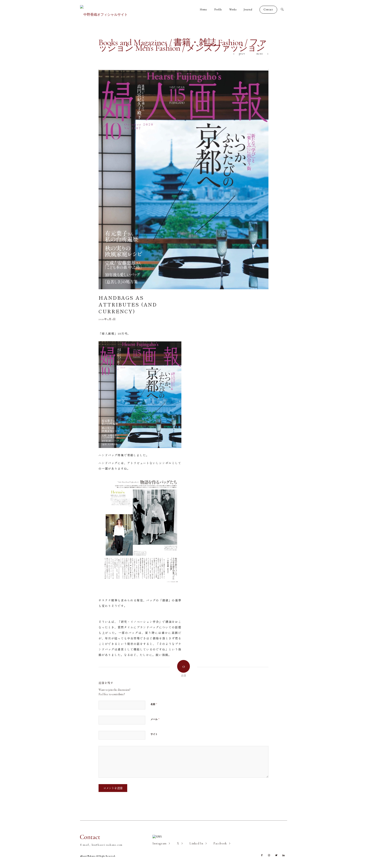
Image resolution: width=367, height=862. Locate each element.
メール (155, 719)
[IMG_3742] (183, 179)
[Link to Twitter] (276, 855)
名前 (154, 704)
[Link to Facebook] (262, 855)
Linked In (196, 843)
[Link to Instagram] (269, 855)
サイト (154, 734)
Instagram (159, 843)
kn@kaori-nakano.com (107, 845)
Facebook (220, 843)
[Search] (284, 9)
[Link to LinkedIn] (283, 855)
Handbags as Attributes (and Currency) (128, 304)
